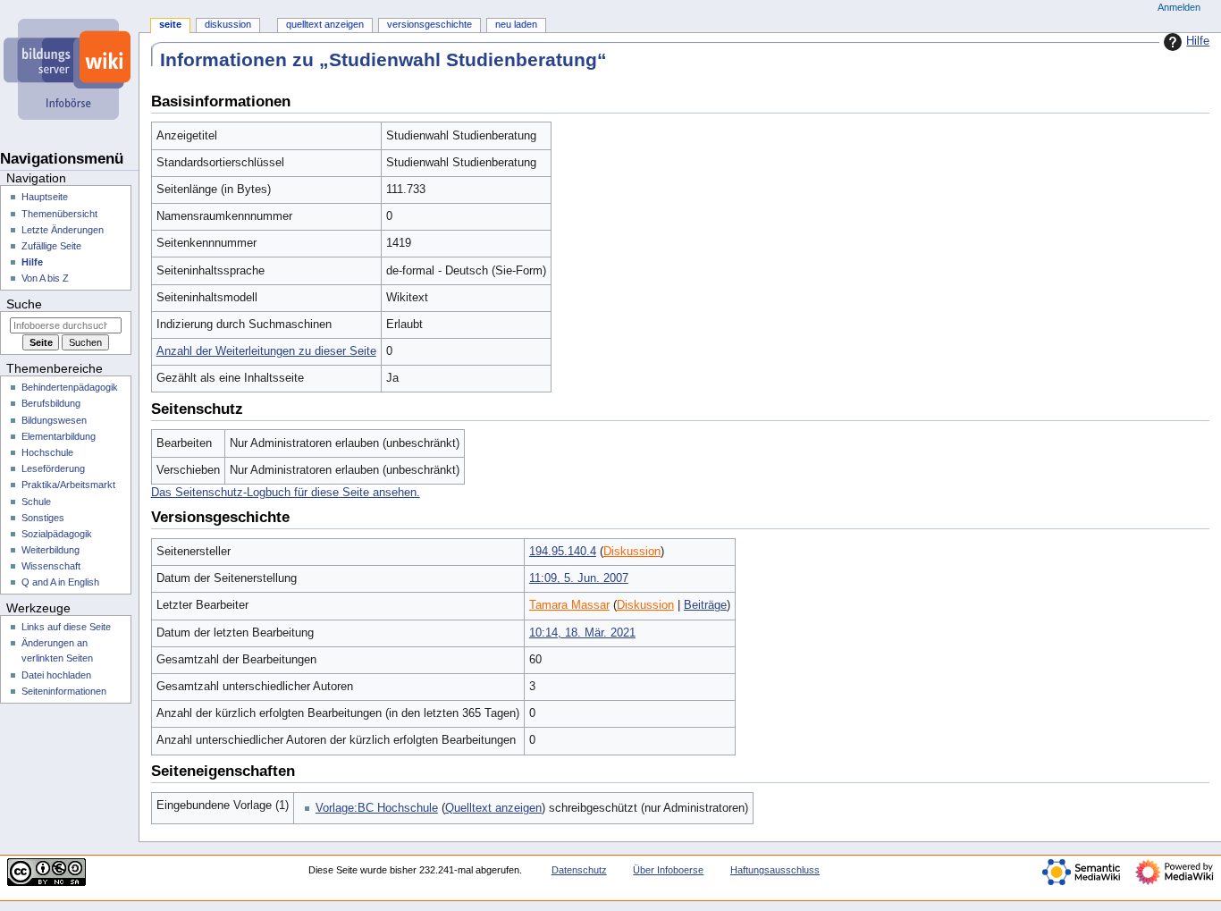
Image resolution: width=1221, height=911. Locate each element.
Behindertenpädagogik (69, 387)
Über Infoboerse (668, 870)
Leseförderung (53, 468)
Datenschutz (579, 870)
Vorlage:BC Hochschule (377, 808)
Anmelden (1179, 7)
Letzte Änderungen (62, 229)
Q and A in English (60, 582)
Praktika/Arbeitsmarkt (68, 484)
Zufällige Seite (51, 245)
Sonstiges (42, 517)
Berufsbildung (50, 403)
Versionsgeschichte (429, 24)
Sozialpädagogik (56, 533)
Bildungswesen (54, 420)
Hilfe (1197, 41)
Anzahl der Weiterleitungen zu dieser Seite (266, 351)
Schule (36, 501)
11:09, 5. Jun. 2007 (578, 578)
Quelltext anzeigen (493, 808)
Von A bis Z (45, 278)
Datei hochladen (56, 675)
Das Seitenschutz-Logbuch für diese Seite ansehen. (285, 492)
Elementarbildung (58, 436)
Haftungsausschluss (775, 870)
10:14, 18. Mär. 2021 (582, 633)
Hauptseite (44, 196)
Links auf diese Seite (66, 626)
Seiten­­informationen (63, 691)
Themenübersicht (59, 213)
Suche (24, 304)
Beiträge (705, 605)
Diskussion (632, 551)
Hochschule (47, 452)
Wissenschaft (50, 566)
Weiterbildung (50, 549)
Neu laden (516, 24)
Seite (170, 24)
